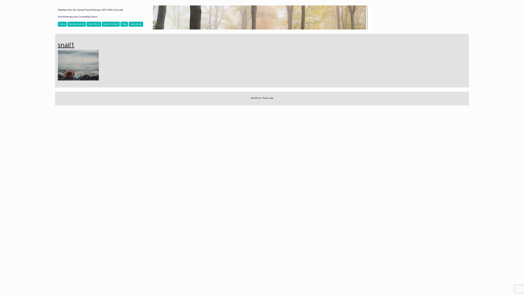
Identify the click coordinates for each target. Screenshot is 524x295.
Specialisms (136, 24)
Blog (124, 24)
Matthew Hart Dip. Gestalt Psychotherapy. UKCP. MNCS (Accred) (90, 9)
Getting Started (76, 24)
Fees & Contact (110, 24)
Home (62, 24)
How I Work (94, 24)
